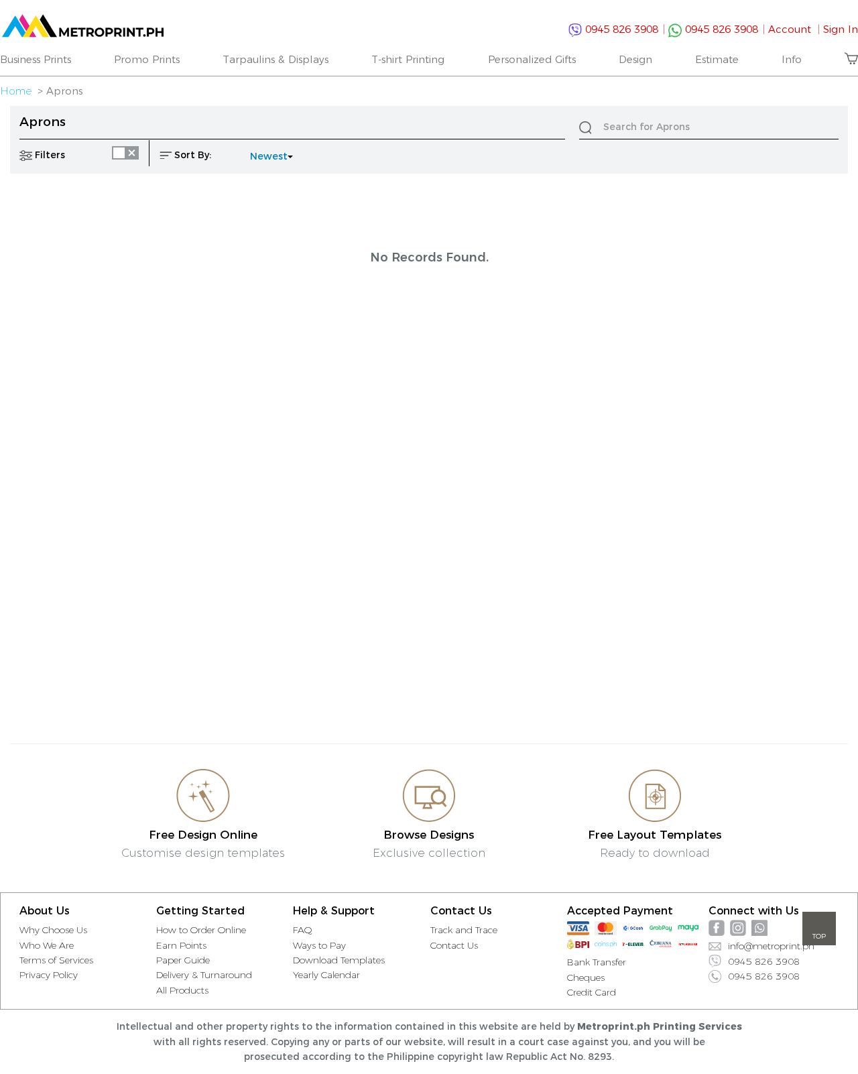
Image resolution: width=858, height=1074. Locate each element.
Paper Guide (183, 960)
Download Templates (339, 960)
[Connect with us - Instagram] (738, 928)
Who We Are (46, 945)
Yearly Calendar (326, 975)
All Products (182, 990)
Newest (269, 156)
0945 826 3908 (623, 29)
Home (16, 90)
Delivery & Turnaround (204, 975)
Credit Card (591, 992)
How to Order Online (201, 930)
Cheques (586, 977)
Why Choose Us (53, 930)
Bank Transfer (596, 962)
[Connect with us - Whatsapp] (759, 928)
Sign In (840, 29)
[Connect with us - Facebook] (717, 928)
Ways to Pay (319, 945)
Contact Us (454, 945)
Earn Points (181, 945)
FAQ (302, 930)
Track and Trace (463, 930)
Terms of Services (56, 960)
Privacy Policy (48, 975)
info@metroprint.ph (771, 946)
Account (794, 29)
